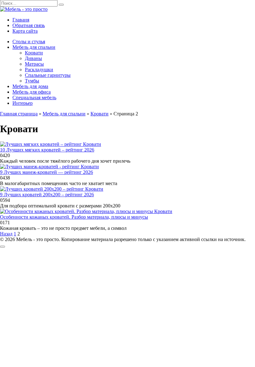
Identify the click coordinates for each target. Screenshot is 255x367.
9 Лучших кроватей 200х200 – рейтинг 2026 (47, 194)
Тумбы (32, 80)
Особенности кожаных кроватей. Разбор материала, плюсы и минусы (74, 217)
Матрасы (34, 64)
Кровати (34, 52)
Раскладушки (39, 69)
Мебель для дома (30, 86)
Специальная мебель (34, 97)
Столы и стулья (28, 41)
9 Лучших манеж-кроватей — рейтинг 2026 (46, 172)
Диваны (33, 58)
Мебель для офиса (31, 92)
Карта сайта (25, 31)
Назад (6, 233)
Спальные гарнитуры (48, 75)
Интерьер (22, 103)
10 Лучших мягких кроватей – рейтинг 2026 (47, 149)
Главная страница (19, 113)
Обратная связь (28, 25)
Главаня (20, 19)
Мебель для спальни (33, 47)
